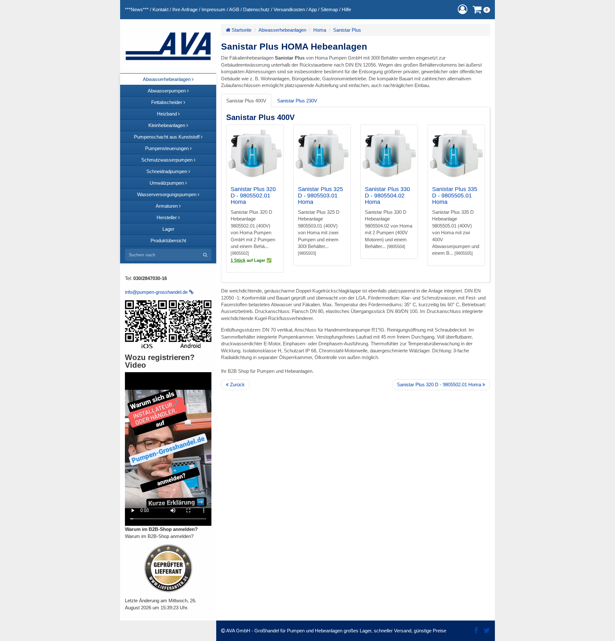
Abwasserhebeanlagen (282, 30)
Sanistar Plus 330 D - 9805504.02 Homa (387, 195)
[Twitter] (486, 631)
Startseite (240, 30)
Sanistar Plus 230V (297, 100)
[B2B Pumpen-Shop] (168, 46)
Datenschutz (256, 9)
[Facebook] (476, 631)
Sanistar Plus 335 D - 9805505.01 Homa (454, 195)
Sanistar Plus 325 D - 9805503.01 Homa (320, 195)
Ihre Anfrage (185, 9)
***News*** (137, 9)
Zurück (237, 384)
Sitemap (329, 9)
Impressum (213, 9)
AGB (234, 9)
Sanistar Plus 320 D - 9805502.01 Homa (253, 195)
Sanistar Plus (347, 30)
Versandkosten (289, 9)
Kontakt (160, 9)
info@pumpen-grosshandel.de (157, 292)
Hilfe (346, 9)
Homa (319, 30)
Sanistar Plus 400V (246, 100)
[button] (462, 9)
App (312, 9)
